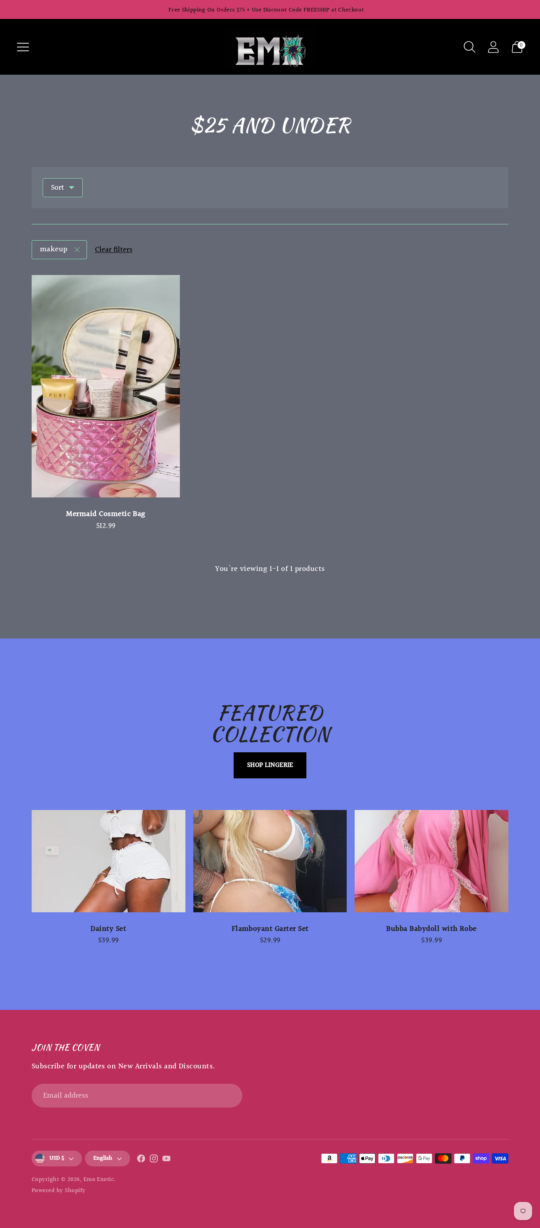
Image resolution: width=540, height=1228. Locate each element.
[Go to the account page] (493, 47)
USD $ (56, 1158)
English (102, 1158)
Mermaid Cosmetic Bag (105, 514)
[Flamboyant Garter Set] (270, 861)
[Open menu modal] (23, 47)
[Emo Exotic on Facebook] (141, 1160)
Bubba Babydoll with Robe (431, 929)
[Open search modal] (470, 47)
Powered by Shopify (59, 1190)
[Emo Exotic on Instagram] (154, 1160)
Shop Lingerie (270, 765)
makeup (54, 249)
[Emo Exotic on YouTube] (166, 1160)
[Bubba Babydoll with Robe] (431, 861)
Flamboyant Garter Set (270, 929)
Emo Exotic (98, 1179)
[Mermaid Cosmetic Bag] (106, 386)
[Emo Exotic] (270, 47)
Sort (57, 188)
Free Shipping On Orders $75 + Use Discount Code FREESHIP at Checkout (266, 10)
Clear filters (113, 250)
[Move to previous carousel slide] (24, 861)
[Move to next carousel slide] (516, 861)
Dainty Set (108, 929)
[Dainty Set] (108, 861)
